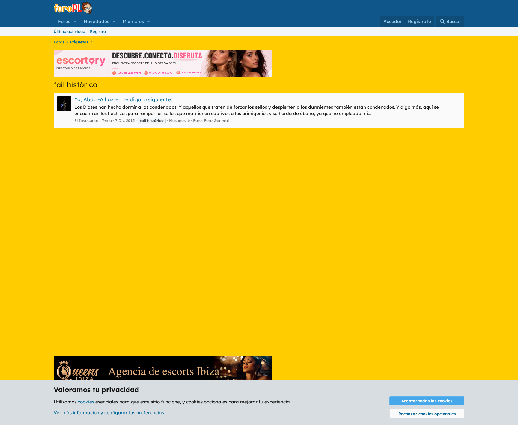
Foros (64, 21)
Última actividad (69, 31)
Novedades (96, 21)
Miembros (133, 21)
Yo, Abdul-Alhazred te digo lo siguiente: (123, 99)
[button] (75, 21)
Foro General (216, 120)
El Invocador (86, 120)
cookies (86, 402)
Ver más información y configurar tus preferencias (109, 412)
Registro (98, 31)
